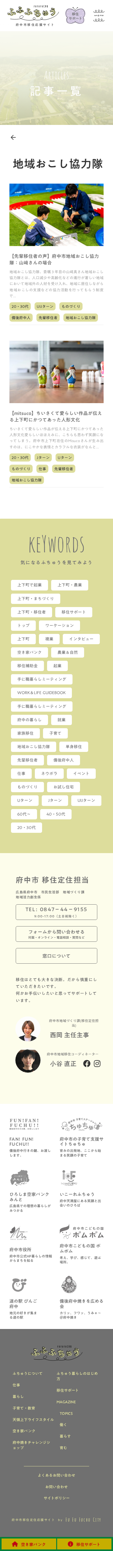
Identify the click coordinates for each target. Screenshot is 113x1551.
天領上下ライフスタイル (33, 1419)
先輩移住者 (48, 317)
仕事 (42, 468)
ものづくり (71, 306)
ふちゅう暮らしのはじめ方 (77, 1376)
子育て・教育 (24, 1408)
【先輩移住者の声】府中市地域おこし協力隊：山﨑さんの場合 (54, 259)
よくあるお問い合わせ (56, 1475)
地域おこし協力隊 (81, 317)
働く (63, 1424)
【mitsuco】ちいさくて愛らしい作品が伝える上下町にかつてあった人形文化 (55, 416)
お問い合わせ (56, 1486)
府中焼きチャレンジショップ (31, 1445)
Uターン (65, 457)
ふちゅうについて (28, 1373)
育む (63, 1447)
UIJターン (45, 306)
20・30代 (20, 306)
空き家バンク (24, 1431)
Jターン (43, 457)
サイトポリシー (57, 1498)
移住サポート (67, 1390)
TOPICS (66, 1413)
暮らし (18, 1396)
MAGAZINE (66, 1402)
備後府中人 (21, 317)
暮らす (65, 1436)
